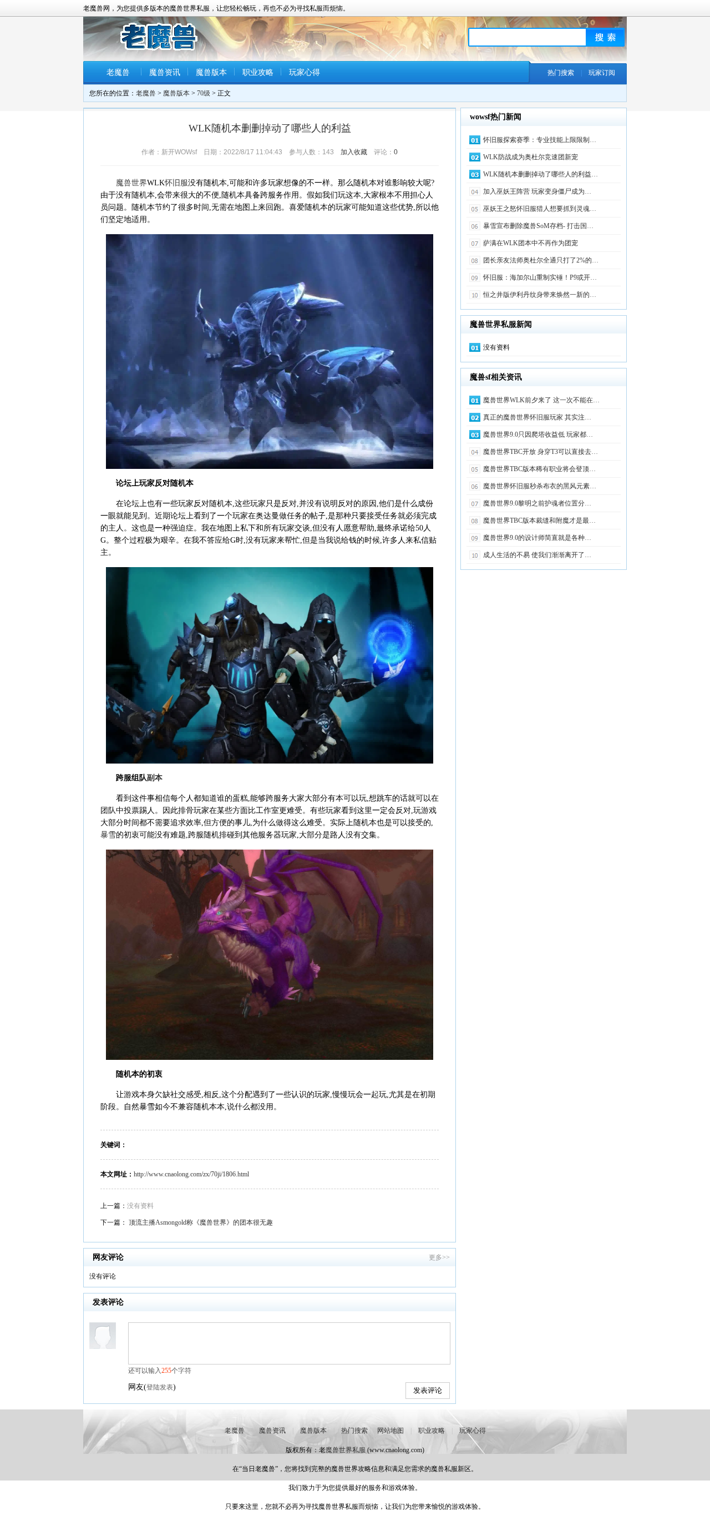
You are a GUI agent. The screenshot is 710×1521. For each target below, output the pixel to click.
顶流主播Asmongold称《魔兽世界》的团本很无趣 (201, 1222)
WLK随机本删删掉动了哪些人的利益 (270, 128)
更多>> (439, 1257)
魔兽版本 (211, 72)
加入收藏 (354, 152)
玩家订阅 (602, 73)
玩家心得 (304, 72)
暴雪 (108, 835)
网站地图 (390, 1430)
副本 (155, 778)
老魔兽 (118, 72)
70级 (203, 93)
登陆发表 (159, 1387)
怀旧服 (176, 183)
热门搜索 (560, 73)
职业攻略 (257, 72)
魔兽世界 (131, 183)
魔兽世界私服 (346, 1450)
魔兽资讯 (164, 72)
